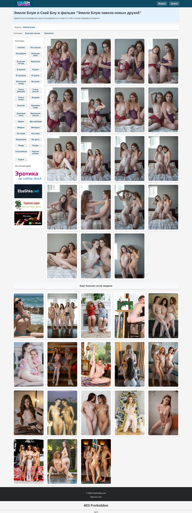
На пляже (21, 133)
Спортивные (21, 151)
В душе (35, 69)
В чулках (35, 75)
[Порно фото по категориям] (28, 205)
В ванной (21, 69)
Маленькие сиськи (35, 114)
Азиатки (21, 47)
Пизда (21, 145)
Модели (162, 4)
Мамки (21, 121)
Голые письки (35, 90)
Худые (21, 159)
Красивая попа (21, 114)
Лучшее (174, 4)
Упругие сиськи (35, 152)
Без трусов (35, 47)
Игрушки (35, 97)
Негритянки (21, 139)
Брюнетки (48, 33)
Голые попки (21, 98)
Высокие (35, 81)
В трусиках (21, 75)
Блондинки (21, 53)
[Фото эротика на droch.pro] (28, 176)
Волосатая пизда (21, 82)
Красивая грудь (35, 106)
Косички (21, 105)
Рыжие (35, 145)
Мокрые (21, 127)
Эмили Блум (29, 27)
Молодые (35, 127)
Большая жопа (35, 54)
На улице (35, 133)
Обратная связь (96, 497)
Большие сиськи (32, 33)
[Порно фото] (28, 192)
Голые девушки (21, 90)
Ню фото (35, 139)
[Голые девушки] (24, 3)
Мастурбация (36, 121)
